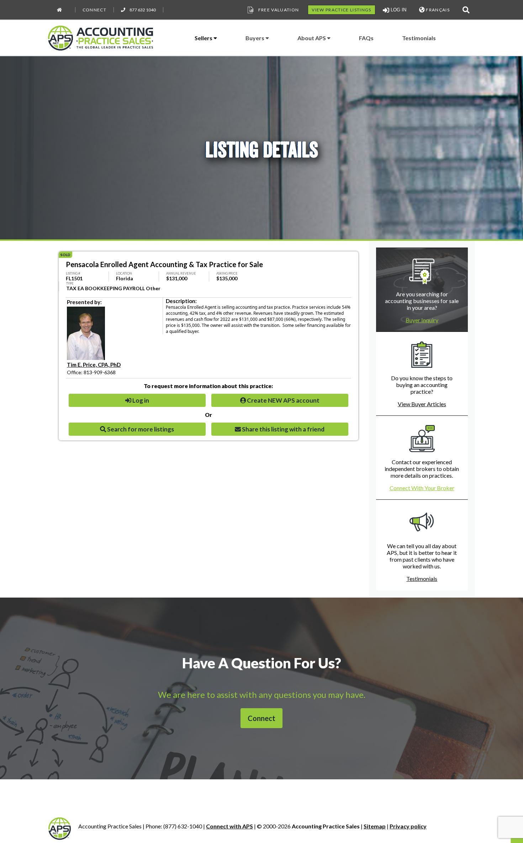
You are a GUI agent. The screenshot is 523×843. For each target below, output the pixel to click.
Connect (94, 9)
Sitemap (375, 826)
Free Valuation (278, 9)
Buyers (255, 38)
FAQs (366, 38)
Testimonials (419, 38)
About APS (312, 38)
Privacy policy (408, 826)
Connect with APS (229, 826)
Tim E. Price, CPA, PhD (94, 364)
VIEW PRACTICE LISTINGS (341, 9)
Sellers (204, 38)
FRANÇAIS (437, 9)
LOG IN (397, 9)
